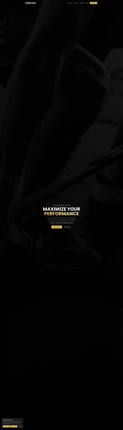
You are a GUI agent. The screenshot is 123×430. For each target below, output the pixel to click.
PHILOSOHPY (70, 3)
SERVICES (76, 3)
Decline (20, 426)
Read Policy (8, 423)
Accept (10, 426)
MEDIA (86, 3)
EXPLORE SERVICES (56, 226)
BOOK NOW (93, 3)
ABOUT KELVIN (67, 226)
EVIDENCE (82, 3)
